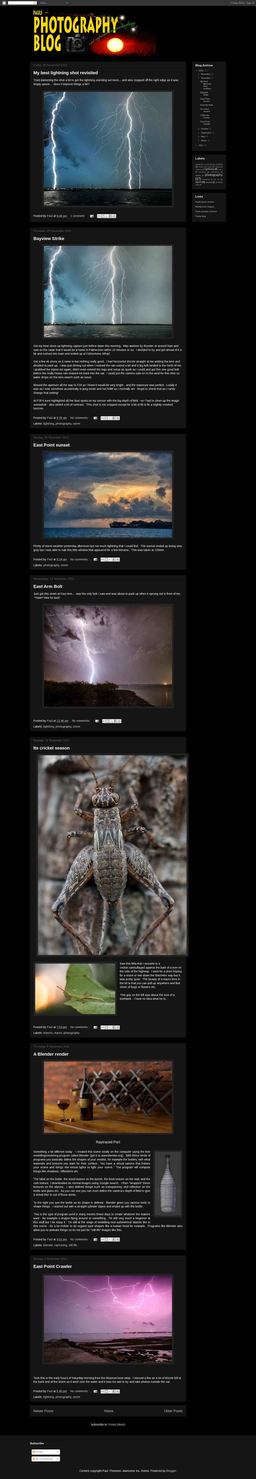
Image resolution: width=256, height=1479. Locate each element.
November (206, 78)
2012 (201, 70)
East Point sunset (51, 445)
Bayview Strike (48, 238)
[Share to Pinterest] (114, 216)
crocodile (206, 164)
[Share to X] (107, 216)
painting (198, 175)
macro (58, 1032)
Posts (39, 1451)
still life (73, 1245)
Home (108, 1411)
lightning (48, 423)
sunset (209, 182)
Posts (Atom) (117, 1424)
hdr (221, 164)
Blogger (171, 1470)
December (206, 74)
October (205, 129)
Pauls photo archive (204, 202)
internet (217, 167)
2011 (201, 145)
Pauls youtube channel (206, 211)
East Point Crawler (52, 1266)
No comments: (79, 417)
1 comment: (78, 215)
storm (76, 423)
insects (48, 1032)
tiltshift (218, 182)
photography (63, 423)
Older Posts (173, 1411)
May (203, 136)
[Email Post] (91, 215)
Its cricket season (51, 747)
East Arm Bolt (47, 586)
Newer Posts (43, 1411)
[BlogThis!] (103, 216)
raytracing (60, 1245)
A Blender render (51, 1054)
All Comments (44, 1458)
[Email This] (99, 216)
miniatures (202, 172)
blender (48, 1245)
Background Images (204, 206)
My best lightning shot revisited (65, 72)
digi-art (214, 164)
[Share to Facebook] (110, 216)
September (206, 133)
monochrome (214, 172)
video (197, 185)
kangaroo (198, 169)
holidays (201, 167)
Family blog (200, 216)
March (204, 140)
